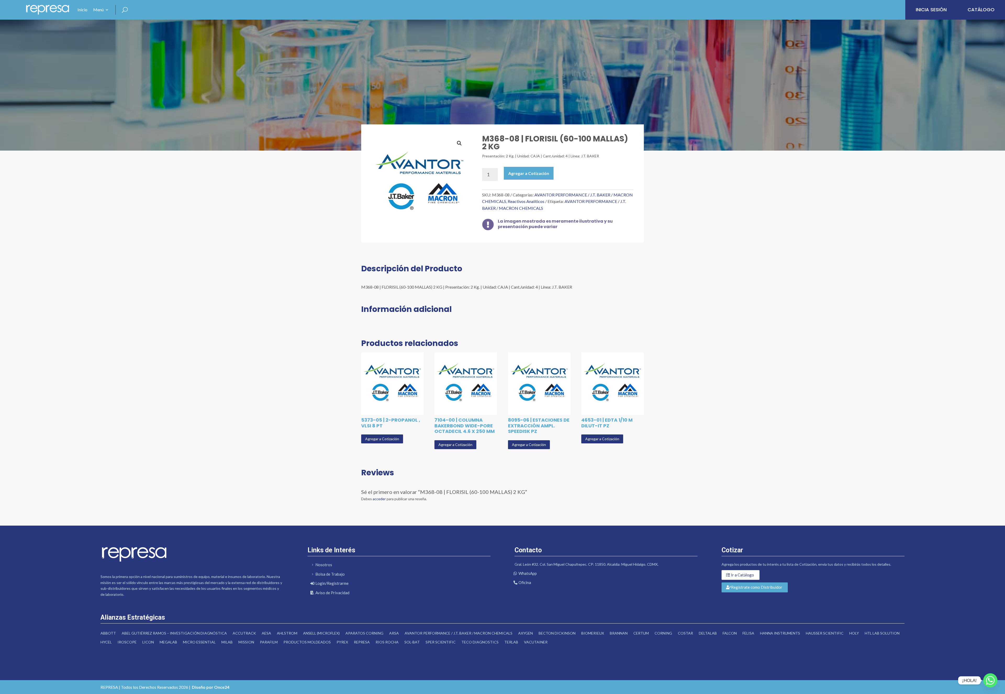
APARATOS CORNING (364, 633)
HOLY (854, 633)
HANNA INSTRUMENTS (780, 633)
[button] (459, 143)
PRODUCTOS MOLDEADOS (307, 642)
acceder (379, 499)
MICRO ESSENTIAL (199, 642)
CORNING (663, 633)
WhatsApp (527, 573)
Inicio (82, 9)
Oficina (524, 582)
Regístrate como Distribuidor (756, 587)
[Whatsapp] (990, 680)
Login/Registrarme (332, 583)
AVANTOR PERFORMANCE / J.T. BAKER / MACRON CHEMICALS (458, 633)
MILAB (227, 642)
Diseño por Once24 (210, 687)
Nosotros (323, 564)
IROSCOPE (127, 642)
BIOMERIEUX (592, 633)
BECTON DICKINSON (557, 633)
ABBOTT (108, 633)
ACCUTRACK (244, 633)
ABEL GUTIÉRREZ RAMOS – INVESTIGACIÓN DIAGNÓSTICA (174, 633)
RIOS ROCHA (387, 642)
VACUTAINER (536, 642)
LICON (148, 642)
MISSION (246, 642)
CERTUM (641, 633)
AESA (266, 633)
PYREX (342, 642)
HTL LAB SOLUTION (882, 633)
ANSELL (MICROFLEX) (321, 633)
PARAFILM (269, 642)
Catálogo (981, 9)
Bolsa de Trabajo (330, 574)
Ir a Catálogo (742, 574)
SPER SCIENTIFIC (441, 642)
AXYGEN (525, 633)
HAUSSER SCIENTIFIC (825, 633)
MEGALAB (168, 642)
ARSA (394, 633)
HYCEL (106, 642)
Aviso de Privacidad (332, 592)
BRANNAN (619, 633)
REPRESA (362, 642)
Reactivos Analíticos (526, 201)
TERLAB (511, 642)
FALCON (730, 633)
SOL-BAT (412, 642)
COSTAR (685, 633)
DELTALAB (708, 633)
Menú (98, 9)
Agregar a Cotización (528, 173)
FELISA (748, 633)
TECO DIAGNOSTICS (480, 642)
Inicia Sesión (931, 9)
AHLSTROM (287, 633)
